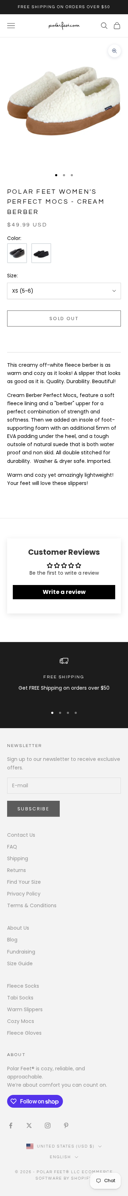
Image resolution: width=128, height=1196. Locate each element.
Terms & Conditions (32, 905)
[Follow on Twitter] (29, 1125)
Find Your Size (24, 882)
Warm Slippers (25, 1009)
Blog (12, 939)
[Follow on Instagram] (47, 1125)
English (60, 1157)
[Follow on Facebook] (10, 1125)
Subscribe (33, 808)
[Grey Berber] (17, 253)
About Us (18, 927)
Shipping (17, 858)
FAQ (12, 846)
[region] (64, 678)
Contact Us (21, 835)
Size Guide (20, 963)
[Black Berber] (41, 253)
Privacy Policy (24, 893)
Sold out (64, 318)
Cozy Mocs (20, 1021)
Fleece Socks (23, 985)
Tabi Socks (20, 997)
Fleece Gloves (24, 1032)
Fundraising (21, 951)
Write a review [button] (64, 592)
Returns (16, 870)
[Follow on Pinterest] (66, 1125)
